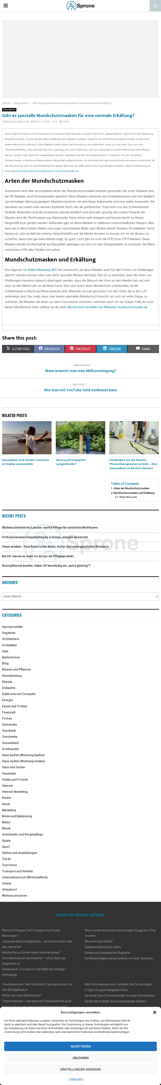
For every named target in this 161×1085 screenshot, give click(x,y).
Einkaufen (9, 688)
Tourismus (9, 865)
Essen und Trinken (14, 706)
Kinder (6, 797)
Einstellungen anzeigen (80, 1069)
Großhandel (10, 749)
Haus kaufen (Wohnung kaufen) (23, 755)
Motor (6, 822)
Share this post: (128, 497)
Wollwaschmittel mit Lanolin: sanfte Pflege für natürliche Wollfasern (50, 527)
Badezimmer (11, 657)
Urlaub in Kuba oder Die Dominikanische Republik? (35, 1006)
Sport (6, 846)
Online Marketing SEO (42, 270)
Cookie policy (76, 1079)
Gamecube (9, 724)
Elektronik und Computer (19, 694)
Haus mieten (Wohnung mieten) (23, 761)
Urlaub (6, 883)
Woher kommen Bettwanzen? (22, 995)
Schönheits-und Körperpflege (22, 834)
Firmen (7, 718)
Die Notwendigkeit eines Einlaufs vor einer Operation (119, 958)
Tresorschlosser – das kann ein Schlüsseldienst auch (36, 1001)
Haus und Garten (13, 767)
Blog (5, 663)
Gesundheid (9, 109)
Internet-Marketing (15, 791)
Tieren (6, 859)
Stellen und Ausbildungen (19, 853)
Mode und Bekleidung (17, 816)
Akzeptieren (80, 1046)
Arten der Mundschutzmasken (131, 488)
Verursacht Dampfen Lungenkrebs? (71, 462)
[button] (155, 1012)
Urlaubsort (9, 889)
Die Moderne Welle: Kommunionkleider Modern (115, 1001)
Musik (6, 828)
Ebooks (7, 681)
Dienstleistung (12, 675)
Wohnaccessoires (14, 895)
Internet (7, 785)
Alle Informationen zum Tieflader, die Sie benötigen (119, 984)
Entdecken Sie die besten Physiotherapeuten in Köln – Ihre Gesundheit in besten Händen (133, 464)
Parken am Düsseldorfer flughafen (108, 952)
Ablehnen (81, 1058)
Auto (5, 651)
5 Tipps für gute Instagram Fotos (106, 990)
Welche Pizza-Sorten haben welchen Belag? (31, 952)
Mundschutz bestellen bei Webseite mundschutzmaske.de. (45, 171)
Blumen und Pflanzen (16, 669)
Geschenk (9, 730)
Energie (7, 700)
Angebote (8, 633)
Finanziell (9, 712)
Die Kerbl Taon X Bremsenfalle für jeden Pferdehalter (120, 995)
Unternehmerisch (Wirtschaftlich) (25, 877)
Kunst (6, 804)
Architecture (10, 639)
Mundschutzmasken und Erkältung (134, 492)
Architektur (9, 645)
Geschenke (9, 736)
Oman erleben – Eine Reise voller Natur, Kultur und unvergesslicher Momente (55, 546)
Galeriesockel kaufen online (103, 947)
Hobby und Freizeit (15, 779)
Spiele (6, 840)
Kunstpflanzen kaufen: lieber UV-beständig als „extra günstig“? (46, 565)
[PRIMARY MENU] (5, 5)
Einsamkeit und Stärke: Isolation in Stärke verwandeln (25, 462)
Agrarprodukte (12, 626)
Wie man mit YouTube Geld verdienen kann (80, 390)
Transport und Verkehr (17, 871)
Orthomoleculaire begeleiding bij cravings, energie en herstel (45, 537)
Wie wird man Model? (99, 941)
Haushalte (9, 773)
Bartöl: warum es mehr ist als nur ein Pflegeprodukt (38, 556)
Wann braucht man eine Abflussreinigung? (80, 371)
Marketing (9, 810)
